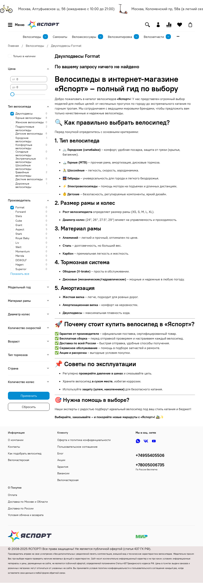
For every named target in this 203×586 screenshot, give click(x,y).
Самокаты (60, 37)
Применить (29, 396)
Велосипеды (32, 37)
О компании (15, 440)
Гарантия (62, 467)
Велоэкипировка (120, 37)
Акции (61, 460)
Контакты (14, 446)
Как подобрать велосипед (24, 453)
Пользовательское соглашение (77, 446)
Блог (60, 453)
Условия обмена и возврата (25, 515)
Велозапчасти (154, 37)
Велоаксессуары (84, 37)
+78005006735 (150, 465)
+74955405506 (150, 455)
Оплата (12, 495)
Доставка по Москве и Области (28, 501)
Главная (13, 46)
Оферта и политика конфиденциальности (84, 440)
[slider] (12, 94)
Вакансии (63, 473)
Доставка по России (21, 508)
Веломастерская (18, 460)
